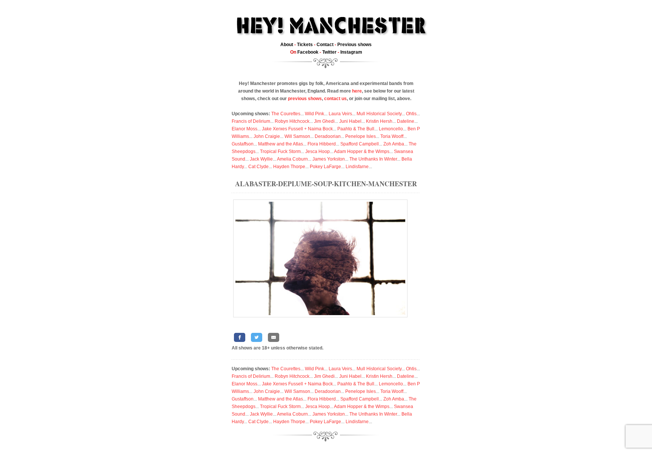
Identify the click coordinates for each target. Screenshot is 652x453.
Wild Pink (314, 113)
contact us (335, 98)
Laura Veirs (340, 113)
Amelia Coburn (292, 159)
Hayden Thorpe (289, 166)
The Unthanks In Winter (373, 159)
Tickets (305, 44)
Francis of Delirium (251, 121)
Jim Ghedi (324, 121)
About (286, 44)
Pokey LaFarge (325, 166)
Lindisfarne (357, 166)
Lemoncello (391, 128)
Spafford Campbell (359, 144)
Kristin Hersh (379, 121)
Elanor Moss (244, 128)
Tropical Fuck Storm (280, 151)
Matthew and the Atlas (280, 144)
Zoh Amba (393, 144)
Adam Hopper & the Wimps (361, 151)
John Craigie (267, 136)
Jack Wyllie (261, 159)
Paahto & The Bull (355, 128)
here (357, 91)
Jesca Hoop (317, 151)
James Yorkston (328, 159)
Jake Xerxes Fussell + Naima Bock (297, 128)
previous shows (305, 98)
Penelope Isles (360, 136)
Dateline (405, 121)
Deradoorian (328, 136)
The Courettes (285, 113)
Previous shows (354, 44)
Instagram (351, 52)
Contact (325, 44)
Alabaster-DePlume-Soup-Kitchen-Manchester (326, 184)
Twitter (329, 52)
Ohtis (411, 113)
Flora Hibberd (322, 144)
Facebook (307, 52)
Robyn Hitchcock (292, 121)
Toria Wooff (391, 136)
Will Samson (297, 136)
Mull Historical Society (379, 113)
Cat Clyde (258, 166)
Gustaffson (243, 144)
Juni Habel (350, 121)
